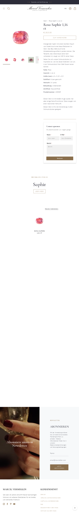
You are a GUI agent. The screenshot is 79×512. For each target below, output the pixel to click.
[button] (8, 8)
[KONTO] (70, 8)
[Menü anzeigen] (3, 8)
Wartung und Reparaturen (50, 501)
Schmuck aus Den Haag (48, 511)
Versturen (60, 158)
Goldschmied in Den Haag (49, 507)
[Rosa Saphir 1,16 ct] (39, 220)
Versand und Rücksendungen (51, 498)
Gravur (43, 494)
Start (45, 21)
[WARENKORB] (75, 8)
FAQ (42, 504)
